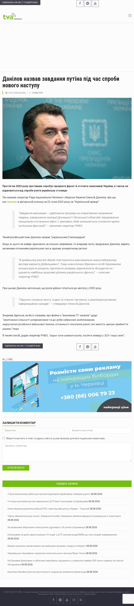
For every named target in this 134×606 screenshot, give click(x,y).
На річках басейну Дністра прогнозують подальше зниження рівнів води (47, 572)
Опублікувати (15, 467)
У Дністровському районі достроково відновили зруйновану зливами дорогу (49, 494)
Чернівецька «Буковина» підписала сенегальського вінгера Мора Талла (46, 553)
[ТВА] (12, 16)
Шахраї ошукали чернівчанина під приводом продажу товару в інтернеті (47, 546)
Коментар (37, 93)
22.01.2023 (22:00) (17, 93)
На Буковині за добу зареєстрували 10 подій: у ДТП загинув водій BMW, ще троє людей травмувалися (62, 534)
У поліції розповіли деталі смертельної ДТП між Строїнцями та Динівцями (48, 501)
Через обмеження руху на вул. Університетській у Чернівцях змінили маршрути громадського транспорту (64, 516)
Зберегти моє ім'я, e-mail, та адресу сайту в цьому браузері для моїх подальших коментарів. (55, 438)
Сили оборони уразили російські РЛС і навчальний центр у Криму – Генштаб (48, 508)
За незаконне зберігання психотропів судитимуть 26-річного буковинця (46, 527)
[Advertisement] (67, 47)
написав (12, 201)
